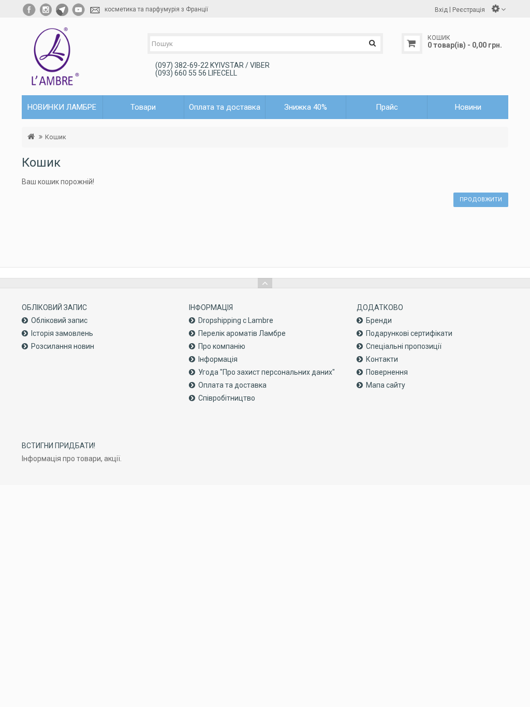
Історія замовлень (62, 333)
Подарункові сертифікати (409, 333)
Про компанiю (221, 346)
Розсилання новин (62, 346)
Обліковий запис (59, 320)
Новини (468, 107)
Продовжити (481, 199)
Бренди (379, 320)
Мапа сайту (385, 385)
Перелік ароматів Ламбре (242, 333)
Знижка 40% (305, 107)
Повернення (387, 372)
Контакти (382, 359)
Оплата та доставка (224, 107)
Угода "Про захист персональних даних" (266, 372)
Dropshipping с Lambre (235, 320)
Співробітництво (226, 398)
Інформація (218, 359)
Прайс (387, 107)
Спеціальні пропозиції (403, 346)
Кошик (55, 137)
